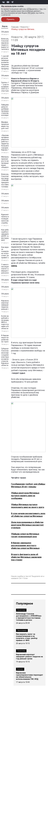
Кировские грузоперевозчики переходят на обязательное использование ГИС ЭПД (29, 676)
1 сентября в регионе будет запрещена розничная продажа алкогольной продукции (7, 62)
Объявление (6, 32)
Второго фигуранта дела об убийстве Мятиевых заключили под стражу (26, 557)
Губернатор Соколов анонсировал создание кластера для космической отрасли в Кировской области (6, 357)
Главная (14, 27)
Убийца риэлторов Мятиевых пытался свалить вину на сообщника (25, 495)
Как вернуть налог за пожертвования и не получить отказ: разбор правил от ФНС (26, 637)
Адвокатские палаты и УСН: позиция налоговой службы (7, 219)
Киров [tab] (5, 26)
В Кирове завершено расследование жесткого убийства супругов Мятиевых (25, 545)
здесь (14, 266)
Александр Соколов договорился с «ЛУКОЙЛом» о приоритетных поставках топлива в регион (8, 180)
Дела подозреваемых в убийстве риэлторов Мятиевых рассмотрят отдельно (27, 525)
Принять (10, 19)
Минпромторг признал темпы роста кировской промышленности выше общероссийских (8, 162)
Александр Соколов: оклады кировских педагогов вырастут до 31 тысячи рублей (8, 44)
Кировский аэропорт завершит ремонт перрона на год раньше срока (8, 305)
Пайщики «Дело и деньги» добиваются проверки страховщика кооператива (8, 110)
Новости (24, 27)
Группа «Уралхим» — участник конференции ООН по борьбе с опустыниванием (8, 87)
